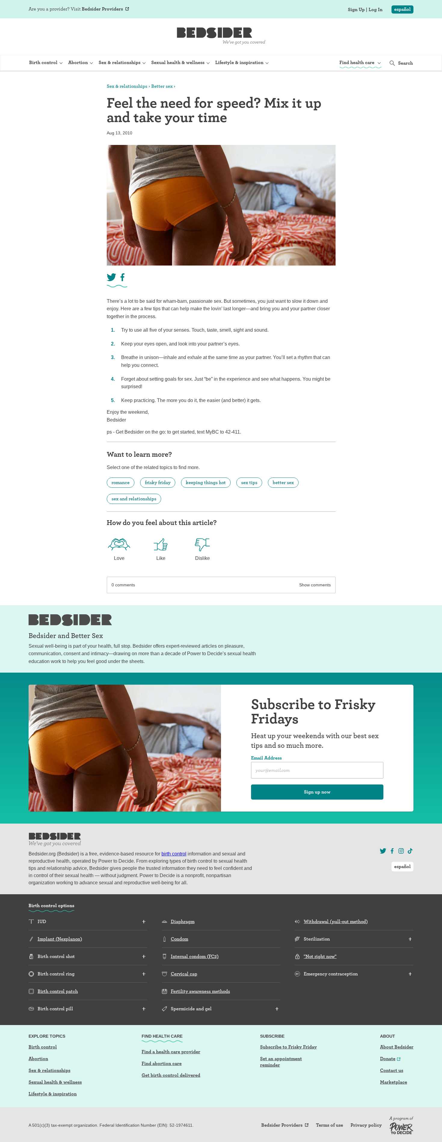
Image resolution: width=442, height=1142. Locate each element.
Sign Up (356, 9)
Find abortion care (162, 1063)
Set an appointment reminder (281, 1062)
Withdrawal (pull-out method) (336, 921)
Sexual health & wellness (55, 1082)
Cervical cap (184, 974)
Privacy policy (366, 1125)
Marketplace (393, 1082)
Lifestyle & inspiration (53, 1094)
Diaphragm (183, 921)
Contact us (391, 1070)
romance (121, 482)
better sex (283, 482)
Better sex (162, 86)
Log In (375, 9)
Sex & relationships (127, 86)
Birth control (43, 1047)
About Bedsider (396, 1047)
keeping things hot (206, 482)
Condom (179, 939)
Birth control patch (58, 991)
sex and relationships (134, 499)
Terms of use (329, 1125)
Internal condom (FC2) (195, 956)
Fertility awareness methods (200, 991)
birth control (173, 853)
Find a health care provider (171, 1052)
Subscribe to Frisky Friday (288, 1047)
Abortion (38, 1058)
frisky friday (157, 482)
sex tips (249, 482)
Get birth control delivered (171, 1075)
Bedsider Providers (102, 9)
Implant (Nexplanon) (60, 939)
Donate (387, 1058)
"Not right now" (320, 956)
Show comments (315, 584)
